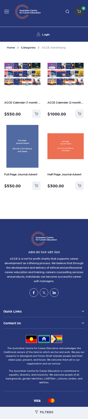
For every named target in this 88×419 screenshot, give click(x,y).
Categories (28, 47)
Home (11, 47)
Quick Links (12, 311)
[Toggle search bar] (67, 11)
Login (46, 34)
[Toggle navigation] (6, 11)
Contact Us (12, 323)
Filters (46, 412)
